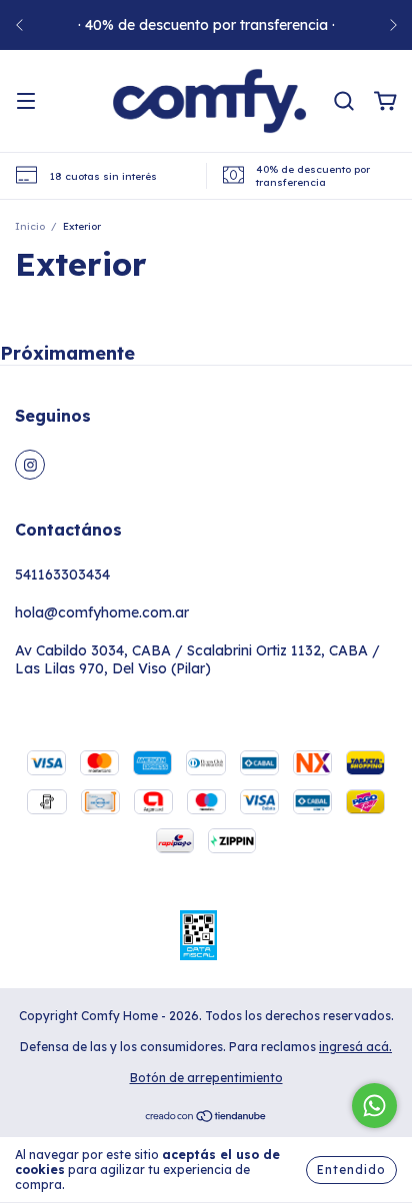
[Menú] (26, 102)
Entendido (351, 1169)
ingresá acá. (355, 1046)
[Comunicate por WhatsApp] (374, 1105)
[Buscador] (344, 102)
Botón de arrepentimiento (206, 1077)
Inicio (30, 226)
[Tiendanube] (206, 1118)
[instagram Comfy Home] (30, 465)
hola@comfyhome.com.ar (102, 612)
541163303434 (62, 575)
